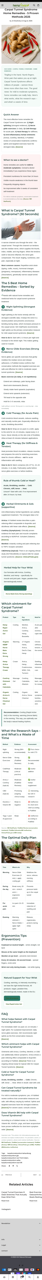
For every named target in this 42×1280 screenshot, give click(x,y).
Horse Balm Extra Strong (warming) (19, 594)
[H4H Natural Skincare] (21, 5)
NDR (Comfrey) (12, 1144)
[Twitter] (17, 1166)
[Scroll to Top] (38, 1270)
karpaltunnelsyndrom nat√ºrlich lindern (14, 1158)
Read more (5, 1201)
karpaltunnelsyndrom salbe (10, 1160)
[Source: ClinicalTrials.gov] (26, 557)
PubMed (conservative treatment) (23, 1142)
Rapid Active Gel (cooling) (15, 588)
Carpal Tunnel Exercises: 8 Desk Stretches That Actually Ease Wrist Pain (14, 1194)
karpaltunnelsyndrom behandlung (19, 1153)
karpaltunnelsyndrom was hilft (11, 1162)
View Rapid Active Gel (14, 1004)
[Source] (19, 147)
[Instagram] (9, 1265)
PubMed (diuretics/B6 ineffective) (20, 830)
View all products (12, 998)
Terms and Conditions (9, 1259)
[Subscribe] (38, 1234)
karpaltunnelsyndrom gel (10, 1155)
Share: (3, 1166)
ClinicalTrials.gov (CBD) (26, 1144)
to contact (35, 1255)
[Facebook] (9, 1166)
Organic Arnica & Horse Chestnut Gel (6, 698)
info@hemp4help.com (9, 1261)
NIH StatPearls (12, 828)
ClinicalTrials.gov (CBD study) (11, 832)
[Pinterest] (13, 1166)
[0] (21, 1277)
